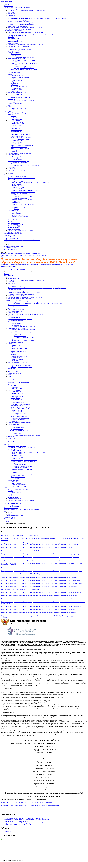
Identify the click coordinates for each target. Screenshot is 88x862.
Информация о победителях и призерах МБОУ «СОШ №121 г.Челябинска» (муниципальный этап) (30, 805)
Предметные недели (13, 154)
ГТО (12, 109)
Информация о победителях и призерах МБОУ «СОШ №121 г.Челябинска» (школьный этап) (28, 802)
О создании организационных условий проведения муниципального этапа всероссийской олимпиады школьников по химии (38, 543)
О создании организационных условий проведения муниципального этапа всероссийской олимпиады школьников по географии (39, 595)
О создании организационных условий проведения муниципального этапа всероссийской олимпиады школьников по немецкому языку (41, 606)
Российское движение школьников (21, 96)
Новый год (14, 151)
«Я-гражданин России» (18, 150)
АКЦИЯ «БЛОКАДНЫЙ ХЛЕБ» (21, 139)
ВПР (15, 61)
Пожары (16, 209)
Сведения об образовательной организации (17, 7)
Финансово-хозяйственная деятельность (19, 21)
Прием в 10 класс (16, 55)
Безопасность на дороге (18, 187)
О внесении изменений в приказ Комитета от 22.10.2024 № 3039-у (20, 550)
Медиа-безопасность (20, 195)
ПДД (5, 218)
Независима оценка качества (19, 216)
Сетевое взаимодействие (15, 103)
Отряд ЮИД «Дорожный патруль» (24, 57)
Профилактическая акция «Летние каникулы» (21, 230)
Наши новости (8, 6)
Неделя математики (17, 159)
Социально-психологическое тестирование (27, 165)
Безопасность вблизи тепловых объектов (23, 192)
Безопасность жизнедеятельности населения (24, 190)
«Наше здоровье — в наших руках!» (21, 97)
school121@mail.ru (19, 269)
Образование (11, 13)
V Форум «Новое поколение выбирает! (22, 145)
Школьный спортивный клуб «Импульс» (20, 153)
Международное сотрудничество (17, 26)
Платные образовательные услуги (18, 20)
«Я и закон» (14, 83)
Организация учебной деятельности (18, 46)
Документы (11, 12)
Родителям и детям (9, 235)
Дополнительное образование (13, 233)
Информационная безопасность (20, 193)
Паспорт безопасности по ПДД (17, 224)
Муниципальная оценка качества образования (24, 69)
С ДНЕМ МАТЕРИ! (17, 140)
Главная (6, 4)
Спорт (9, 106)
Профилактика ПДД (14, 226)
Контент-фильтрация (20, 198)
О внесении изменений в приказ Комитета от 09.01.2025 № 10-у (19, 535)
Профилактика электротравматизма (21, 199)
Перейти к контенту (6, 1)
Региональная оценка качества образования (24, 63)
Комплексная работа (20, 66)
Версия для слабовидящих (8, 266)
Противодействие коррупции (12, 232)
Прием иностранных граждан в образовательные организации (26, 32)
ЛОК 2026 (11, 37)
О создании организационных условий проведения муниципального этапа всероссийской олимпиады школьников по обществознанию (41, 598)
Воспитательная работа (14, 120)
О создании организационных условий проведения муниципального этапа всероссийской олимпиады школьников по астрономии (39, 544)
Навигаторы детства (17, 127)
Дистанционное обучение (15, 51)
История (13, 116)
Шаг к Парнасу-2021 (20, 144)
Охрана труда (15, 212)
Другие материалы (13, 210)
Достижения (11, 168)
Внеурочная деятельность (15, 72)
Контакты (10, 173)
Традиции (10, 114)
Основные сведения (13, 9)
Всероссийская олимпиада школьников (22, 100)
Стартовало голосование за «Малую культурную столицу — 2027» (23, 823)
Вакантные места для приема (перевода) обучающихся (24, 23)
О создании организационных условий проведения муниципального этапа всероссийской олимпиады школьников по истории (38, 609)
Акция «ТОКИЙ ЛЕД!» (18, 184)
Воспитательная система (15, 94)
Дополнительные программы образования (20, 49)
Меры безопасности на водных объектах (12, 257)
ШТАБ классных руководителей (13, 246)
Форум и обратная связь (11, 238)
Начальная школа (16, 156)
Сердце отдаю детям (17, 122)
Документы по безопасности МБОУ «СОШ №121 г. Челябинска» (30, 182)
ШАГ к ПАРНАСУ (16, 142)
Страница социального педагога (20, 162)
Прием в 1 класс (16, 54)
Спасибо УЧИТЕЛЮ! (17, 123)
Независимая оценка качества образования (23, 60)
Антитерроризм (15, 202)
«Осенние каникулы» (17, 89)
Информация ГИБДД (17, 181)
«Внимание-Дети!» (13, 227)
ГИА (5, 241)
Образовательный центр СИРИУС (18, 92)
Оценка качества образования (16, 58)
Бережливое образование (15, 41)
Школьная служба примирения (17, 176)
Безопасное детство (16, 80)
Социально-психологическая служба (18, 161)
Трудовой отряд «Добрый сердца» (21, 137)
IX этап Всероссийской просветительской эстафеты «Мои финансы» (21, 253)
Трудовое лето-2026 (13, 38)
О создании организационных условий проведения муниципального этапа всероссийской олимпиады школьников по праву (37, 567)
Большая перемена (16, 130)
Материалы (7, 175)
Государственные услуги (18, 215)
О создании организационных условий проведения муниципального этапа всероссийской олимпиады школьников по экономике (39, 586)
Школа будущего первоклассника (17, 170)
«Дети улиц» (14, 85)
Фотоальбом (11, 167)
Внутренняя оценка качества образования (23, 71)
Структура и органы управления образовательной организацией (26, 10)
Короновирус (15, 201)
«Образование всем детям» (19, 82)
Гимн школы (14, 117)
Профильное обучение (14, 47)
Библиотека (11, 171)
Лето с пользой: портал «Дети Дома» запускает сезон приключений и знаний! (23, 255)
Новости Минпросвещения (12, 237)
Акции (10, 74)
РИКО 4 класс (18, 65)
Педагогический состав (14, 16)
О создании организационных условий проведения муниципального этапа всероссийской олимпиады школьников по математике (39, 577)
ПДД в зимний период (14, 223)
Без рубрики (7, 831)
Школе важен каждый (17, 75)
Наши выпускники (16, 119)
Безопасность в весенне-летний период (22, 204)
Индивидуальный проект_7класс (24, 68)
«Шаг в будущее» (13, 102)
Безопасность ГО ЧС (17, 188)
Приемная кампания (14, 52)
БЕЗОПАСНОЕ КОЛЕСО (18, 133)
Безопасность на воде (17, 206)
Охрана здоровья (16, 213)
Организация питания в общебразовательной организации (25, 27)
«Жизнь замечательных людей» (20, 148)
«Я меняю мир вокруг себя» (19, 147)
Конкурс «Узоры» (16, 131)
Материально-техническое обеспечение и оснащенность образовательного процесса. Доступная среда (37, 18)
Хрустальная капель (17, 136)
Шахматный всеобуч (10, 247)
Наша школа (7, 111)
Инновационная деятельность (16, 40)
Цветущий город (16, 128)
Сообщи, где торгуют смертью (20, 78)
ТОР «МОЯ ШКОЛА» (10, 249)
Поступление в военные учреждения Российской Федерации (25, 44)
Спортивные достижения (18, 108)
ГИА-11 (10, 244)
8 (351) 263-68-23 (9, 269)
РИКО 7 (10, 105)
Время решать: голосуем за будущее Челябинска (18, 824)
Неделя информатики (17, 158)
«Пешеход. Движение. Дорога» (20, 77)
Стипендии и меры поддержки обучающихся (21, 24)
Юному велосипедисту (14, 229)
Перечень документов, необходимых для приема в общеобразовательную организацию (36, 34)
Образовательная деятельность (13, 30)
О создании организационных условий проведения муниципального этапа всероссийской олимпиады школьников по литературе (39, 612)
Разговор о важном (16, 125)
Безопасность (11, 179)
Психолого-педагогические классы (18, 35)
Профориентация (13, 43)
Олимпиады (11, 99)
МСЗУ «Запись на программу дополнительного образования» (22, 240)
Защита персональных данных (23, 196)
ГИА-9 (10, 243)
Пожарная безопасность (18, 207)
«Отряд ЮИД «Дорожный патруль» (18, 113)
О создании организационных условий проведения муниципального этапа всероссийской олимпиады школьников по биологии (38, 547)
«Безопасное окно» (16, 88)
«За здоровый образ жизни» (19, 86)
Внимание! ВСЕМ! (16, 185)
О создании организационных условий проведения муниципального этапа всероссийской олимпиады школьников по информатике (40, 557)
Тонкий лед (11, 221)
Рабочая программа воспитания (20, 134)
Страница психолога (17, 164)
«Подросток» (15, 91)
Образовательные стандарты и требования (20, 29)
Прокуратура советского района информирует (21, 178)
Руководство (11, 15)
